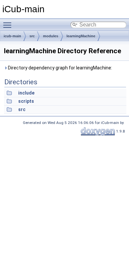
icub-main (12, 36)
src (32, 36)
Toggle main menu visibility (9, 25)
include (26, 93)
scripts (26, 101)
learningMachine (80, 36)
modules (50, 36)
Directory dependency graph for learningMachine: (59, 67)
